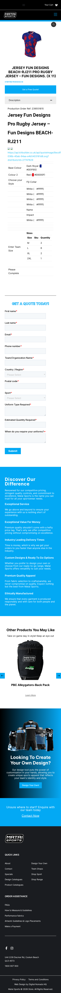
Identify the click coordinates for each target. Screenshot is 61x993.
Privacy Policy (19, 979)
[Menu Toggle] (23, 5)
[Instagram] (11, 948)
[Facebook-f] (6, 948)
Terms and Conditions (38, 979)
